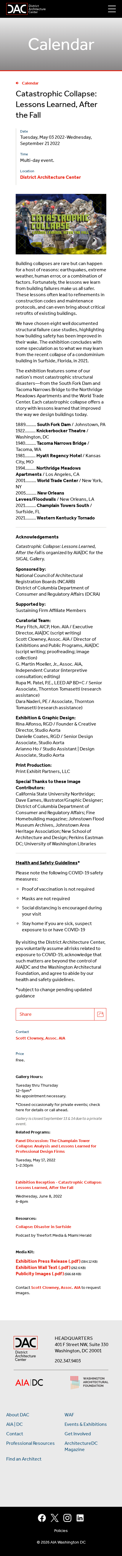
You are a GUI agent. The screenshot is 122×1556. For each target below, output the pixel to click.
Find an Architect (23, 1459)
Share (26, 1014)
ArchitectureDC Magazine (81, 1446)
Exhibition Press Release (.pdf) (48, 1261)
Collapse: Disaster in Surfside (43, 1226)
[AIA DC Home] (26, 1349)
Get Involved (78, 1434)
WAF (69, 1415)
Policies (61, 1530)
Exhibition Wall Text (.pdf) (43, 1267)
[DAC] (26, 9)
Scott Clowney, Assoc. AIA (40, 1038)
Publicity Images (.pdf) (40, 1273)
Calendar (30, 83)
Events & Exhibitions (86, 1424)
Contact (14, 1434)
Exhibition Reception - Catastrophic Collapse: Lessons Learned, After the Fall (59, 1185)
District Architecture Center (50, 177)
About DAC (17, 1415)
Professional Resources (30, 1443)
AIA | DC (14, 1424)
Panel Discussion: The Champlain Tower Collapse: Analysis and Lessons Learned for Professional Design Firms (56, 1146)
